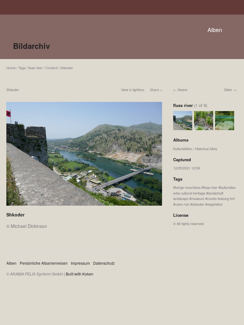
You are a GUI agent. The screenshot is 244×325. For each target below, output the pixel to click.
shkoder (198, 204)
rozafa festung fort (221, 198)
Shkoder (66, 67)
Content (51, 67)
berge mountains (187, 187)
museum (197, 198)
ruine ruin (182, 204)
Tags (21, 67)
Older (228, 89)
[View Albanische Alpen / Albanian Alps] (203, 127)
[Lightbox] (84, 206)
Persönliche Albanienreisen (44, 263)
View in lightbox (132, 89)
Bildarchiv (31, 45)
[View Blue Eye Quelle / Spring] (224, 127)
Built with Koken (79, 273)
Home (11, 67)
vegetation (215, 204)
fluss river (35, 67)
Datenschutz (104, 263)
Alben (214, 29)
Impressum (80, 263)
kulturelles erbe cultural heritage (204, 190)
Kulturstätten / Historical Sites (195, 148)
